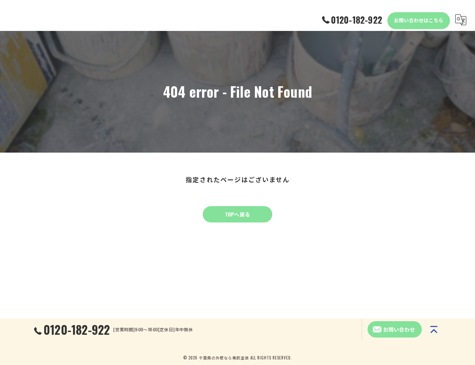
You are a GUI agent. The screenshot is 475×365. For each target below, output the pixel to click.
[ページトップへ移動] (434, 329)
